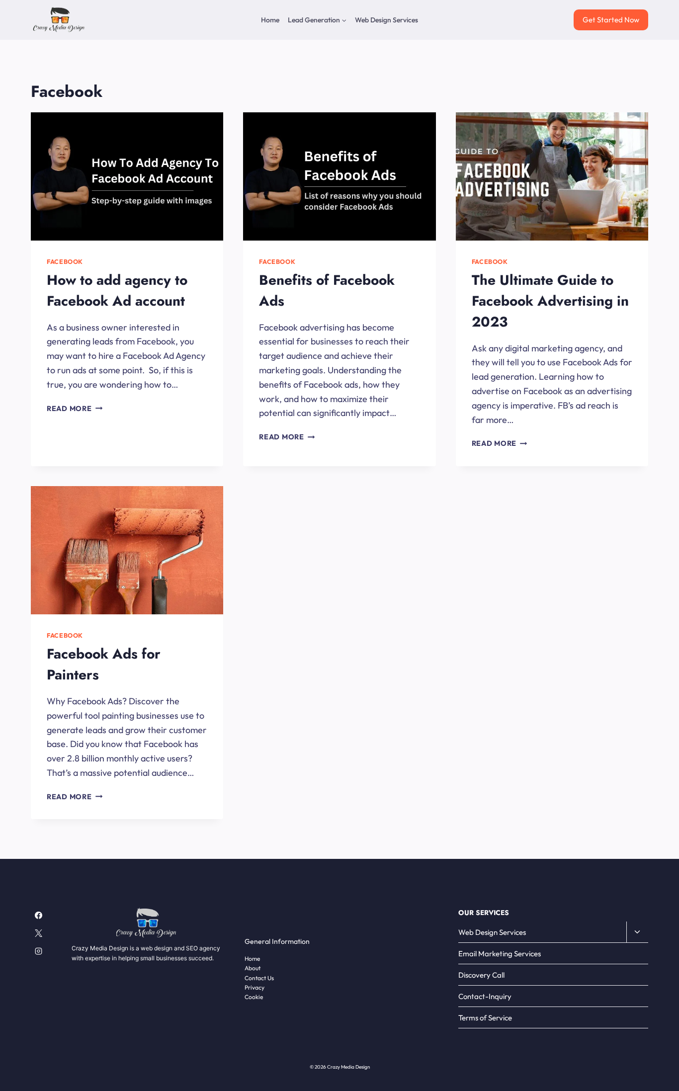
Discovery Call (481, 975)
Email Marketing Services (499, 953)
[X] (38, 933)
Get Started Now (611, 19)
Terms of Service (485, 1017)
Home (270, 19)
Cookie (254, 997)
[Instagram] (38, 951)
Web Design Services (386, 19)
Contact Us (259, 978)
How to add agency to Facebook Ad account (117, 290)
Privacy (254, 987)
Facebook (65, 261)
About (252, 968)
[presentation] (127, 176)
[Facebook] (38, 915)
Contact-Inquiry (484, 996)
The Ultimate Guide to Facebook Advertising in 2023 (550, 301)
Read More (74, 408)
